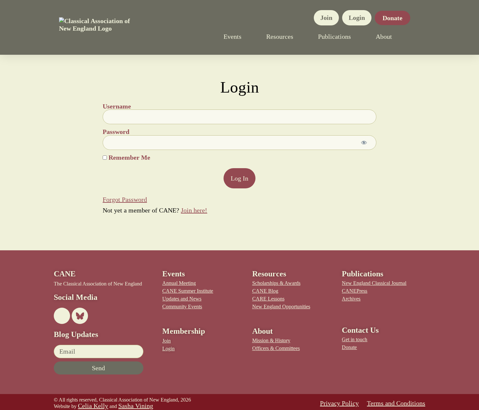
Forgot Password (125, 199)
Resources (279, 36)
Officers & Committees (276, 348)
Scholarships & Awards (276, 283)
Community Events (182, 306)
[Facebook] (62, 316)
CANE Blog (265, 291)
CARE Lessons (268, 298)
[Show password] (364, 142)
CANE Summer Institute (187, 291)
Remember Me (128, 157)
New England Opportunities (281, 306)
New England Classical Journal (374, 283)
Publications (334, 36)
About (384, 36)
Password (116, 132)
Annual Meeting (179, 283)
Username (117, 106)
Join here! (194, 210)
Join (326, 17)
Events (232, 36)
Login (357, 17)
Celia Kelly (93, 405)
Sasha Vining (135, 405)
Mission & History (271, 340)
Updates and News (181, 298)
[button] (416, 36)
